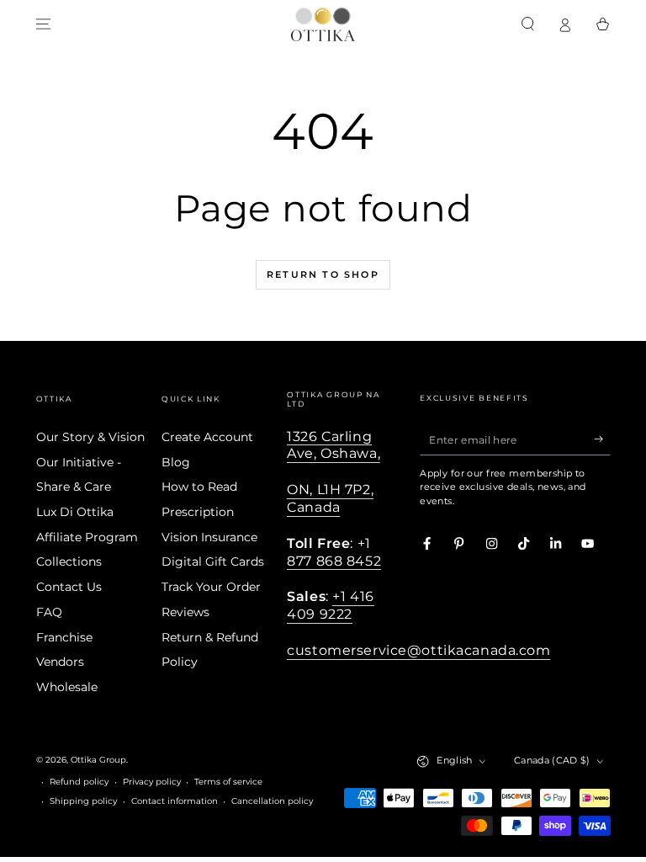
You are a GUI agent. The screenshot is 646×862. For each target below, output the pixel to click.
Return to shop (323, 274)
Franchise (64, 637)
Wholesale (67, 687)
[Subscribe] (602, 439)
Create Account (207, 437)
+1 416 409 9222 (330, 605)
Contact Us (69, 586)
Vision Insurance (209, 537)
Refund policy (79, 781)
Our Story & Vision (90, 437)
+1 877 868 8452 (334, 552)
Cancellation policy (272, 800)
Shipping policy (83, 800)
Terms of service (228, 781)
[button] (528, 24)
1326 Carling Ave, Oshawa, (333, 445)
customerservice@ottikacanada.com (418, 649)
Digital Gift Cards (213, 561)
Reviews (185, 612)
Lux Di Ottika (75, 512)
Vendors (60, 661)
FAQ (49, 612)
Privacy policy (152, 781)
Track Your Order (211, 586)
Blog (176, 462)
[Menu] (43, 24)
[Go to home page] (323, 24)
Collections (69, 561)
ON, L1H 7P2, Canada (330, 498)
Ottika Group (98, 759)
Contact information (174, 800)
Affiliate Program (87, 537)
